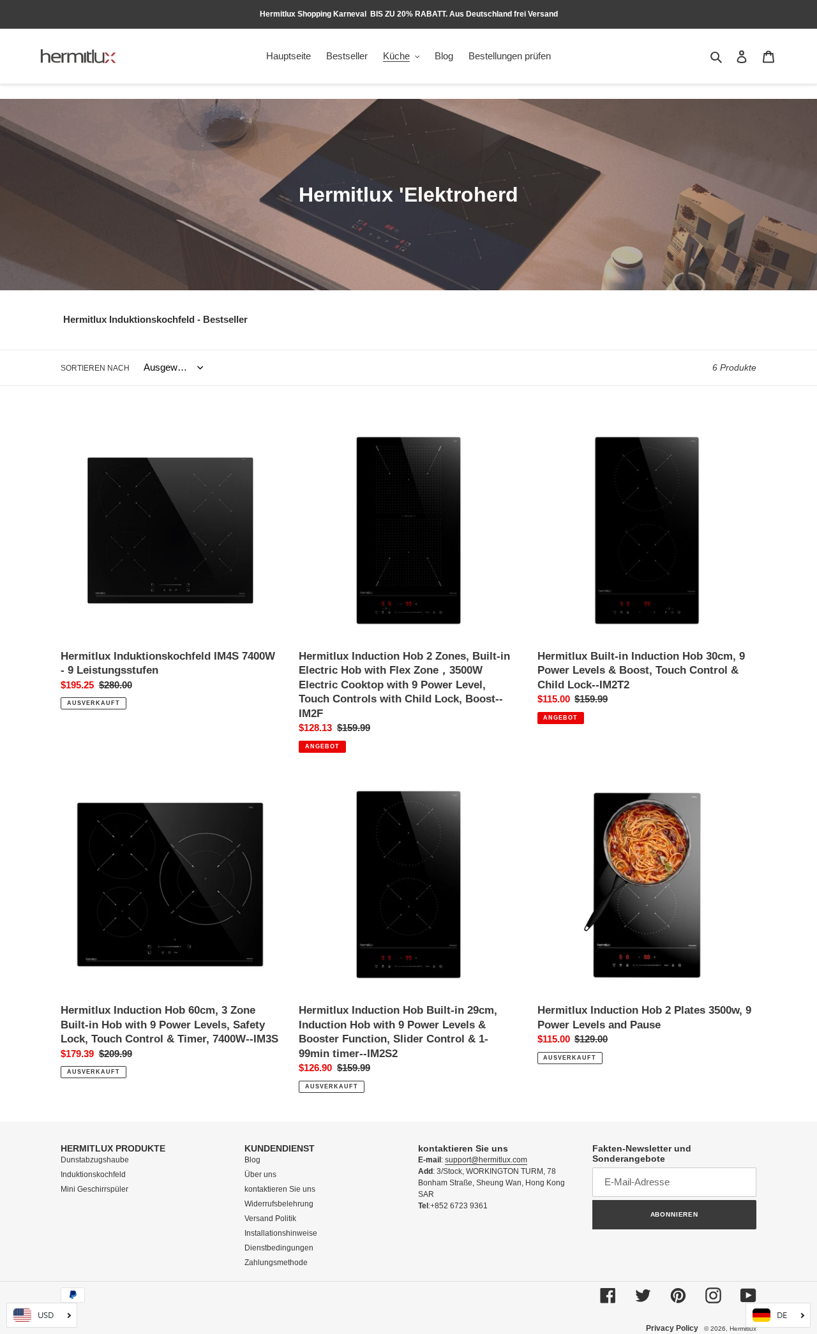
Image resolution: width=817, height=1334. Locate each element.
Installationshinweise (280, 1233)
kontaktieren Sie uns (279, 1189)
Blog (252, 1159)
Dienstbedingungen (278, 1247)
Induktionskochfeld (93, 1174)
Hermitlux (743, 1328)
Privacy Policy (672, 1328)
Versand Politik (271, 1218)
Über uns (260, 1174)
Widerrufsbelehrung (278, 1203)
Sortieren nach (95, 368)
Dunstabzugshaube (95, 1159)
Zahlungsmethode (276, 1262)
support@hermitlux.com (486, 1159)
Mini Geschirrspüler (94, 1189)
